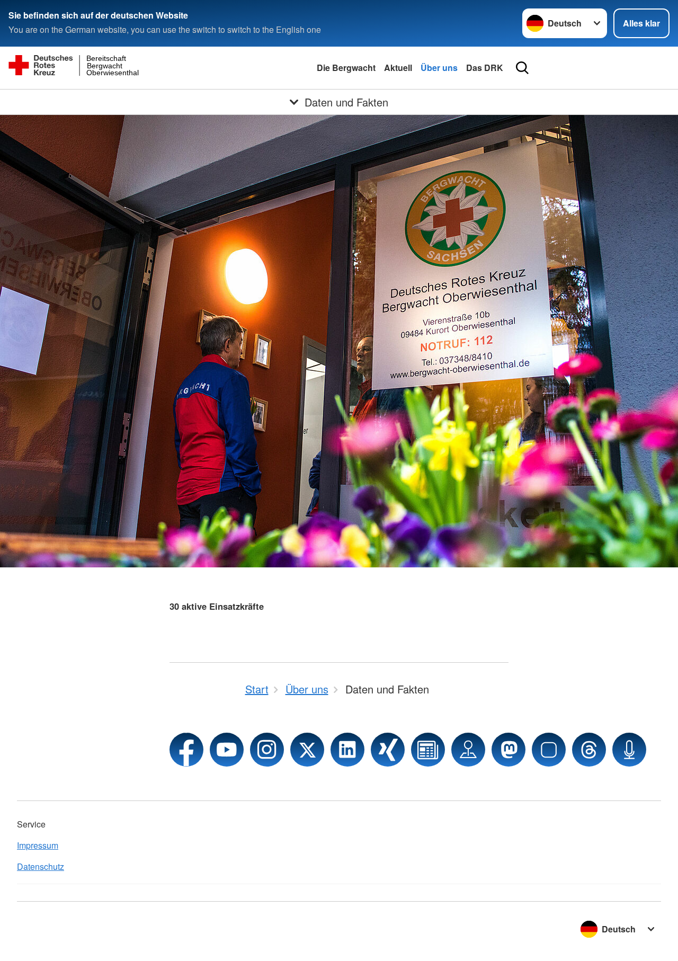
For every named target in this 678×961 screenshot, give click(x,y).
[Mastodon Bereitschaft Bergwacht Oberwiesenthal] (508, 750)
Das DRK (484, 67)
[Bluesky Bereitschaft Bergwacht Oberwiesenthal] (549, 750)
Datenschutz (40, 866)
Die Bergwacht (346, 67)
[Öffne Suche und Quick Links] (522, 67)
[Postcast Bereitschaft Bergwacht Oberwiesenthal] (629, 750)
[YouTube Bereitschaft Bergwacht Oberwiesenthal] (227, 750)
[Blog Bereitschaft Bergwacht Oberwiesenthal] (428, 750)
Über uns (439, 67)
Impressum (37, 845)
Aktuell (398, 67)
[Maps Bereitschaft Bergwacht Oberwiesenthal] (468, 750)
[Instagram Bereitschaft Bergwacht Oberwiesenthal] (267, 750)
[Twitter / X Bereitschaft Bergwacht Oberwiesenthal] (307, 750)
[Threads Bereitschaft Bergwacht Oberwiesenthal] (589, 750)
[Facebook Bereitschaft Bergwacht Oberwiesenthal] (186, 750)
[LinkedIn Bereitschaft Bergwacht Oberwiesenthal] (347, 750)
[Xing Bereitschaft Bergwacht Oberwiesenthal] (388, 750)
